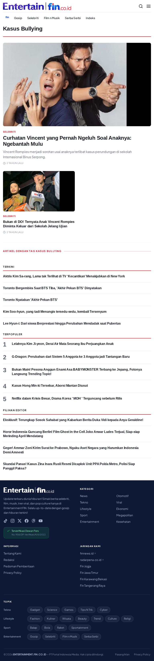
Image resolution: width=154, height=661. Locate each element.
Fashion (35, 618)
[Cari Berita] (141, 6)
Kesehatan (123, 521)
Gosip (18, 18)
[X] (19, 521)
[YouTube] (41, 521)
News (83, 496)
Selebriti (33, 18)
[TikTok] (5, 521)
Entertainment (89, 521)
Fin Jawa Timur (89, 572)
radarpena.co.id (91, 560)
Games (68, 609)
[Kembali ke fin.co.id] (7, 17)
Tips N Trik (87, 609)
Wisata (66, 618)
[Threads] (33, 521)
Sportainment (79, 627)
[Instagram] (12, 521)
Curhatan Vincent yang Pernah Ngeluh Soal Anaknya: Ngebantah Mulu (67, 141)
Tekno (84, 502)
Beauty (82, 618)
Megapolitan (124, 515)
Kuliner (51, 618)
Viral (119, 502)
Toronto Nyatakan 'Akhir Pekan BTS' (30, 299)
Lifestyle (85, 508)
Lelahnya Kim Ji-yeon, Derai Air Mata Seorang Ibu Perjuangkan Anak (63, 343)
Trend (97, 618)
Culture (112, 618)
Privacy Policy (13, 572)
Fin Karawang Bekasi (93, 579)
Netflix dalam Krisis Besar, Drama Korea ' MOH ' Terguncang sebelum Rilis (67, 398)
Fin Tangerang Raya (92, 585)
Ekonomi (122, 508)
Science (52, 609)
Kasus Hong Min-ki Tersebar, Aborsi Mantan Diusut (50, 385)
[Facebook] (26, 521)
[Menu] (148, 6)
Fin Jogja (85, 566)
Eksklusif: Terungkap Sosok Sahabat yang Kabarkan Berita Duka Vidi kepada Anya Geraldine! (73, 420)
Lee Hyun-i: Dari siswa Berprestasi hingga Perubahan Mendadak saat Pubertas (62, 323)
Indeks (90, 18)
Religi (127, 618)
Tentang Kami (12, 553)
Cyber (103, 609)
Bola (47, 627)
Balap (33, 627)
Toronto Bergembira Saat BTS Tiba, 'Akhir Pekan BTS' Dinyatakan (52, 288)
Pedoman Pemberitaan (19, 566)
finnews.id (87, 553)
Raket (60, 627)
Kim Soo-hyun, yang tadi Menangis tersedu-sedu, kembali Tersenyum (54, 311)
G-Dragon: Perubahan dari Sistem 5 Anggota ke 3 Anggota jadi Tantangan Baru (71, 356)
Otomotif (122, 496)
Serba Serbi (73, 18)
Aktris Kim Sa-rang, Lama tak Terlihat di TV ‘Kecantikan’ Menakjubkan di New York (64, 276)
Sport (83, 515)
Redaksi (9, 560)
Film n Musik (52, 18)
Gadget (35, 609)
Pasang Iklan (122, 654)
